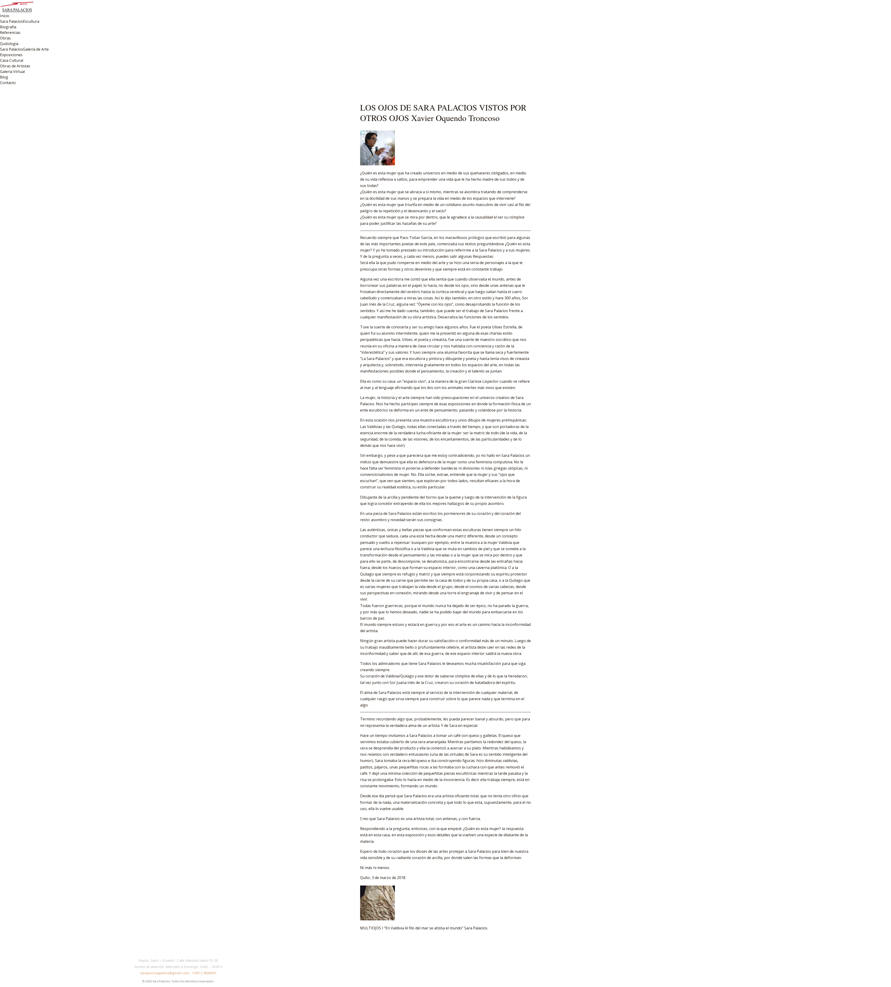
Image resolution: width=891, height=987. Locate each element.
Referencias (10, 32)
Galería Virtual (12, 71)
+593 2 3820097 (204, 973)
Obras (5, 38)
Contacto (8, 82)
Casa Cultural (11, 60)
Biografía (8, 26)
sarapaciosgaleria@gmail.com (164, 973)
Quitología (9, 43)
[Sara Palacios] (445, 6)
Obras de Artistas (15, 66)
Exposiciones (11, 54)
